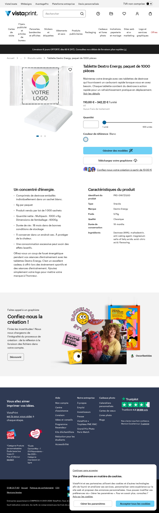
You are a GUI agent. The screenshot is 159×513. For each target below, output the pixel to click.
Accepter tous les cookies (135, 503)
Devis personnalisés (88, 3)
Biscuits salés (35, 58)
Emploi (80, 407)
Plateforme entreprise (63, 3)
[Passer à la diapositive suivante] (74, 98)
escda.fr (10, 459)
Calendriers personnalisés (106, 404)
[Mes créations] (111, 13)
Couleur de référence (99, 133)
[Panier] (150, 13)
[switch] (140, 4)
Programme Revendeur (61, 426)
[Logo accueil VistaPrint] (21, 13)
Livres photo (105, 415)
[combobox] (62, 14)
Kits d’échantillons (64, 432)
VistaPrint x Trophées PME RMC (87, 423)
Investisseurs (84, 412)
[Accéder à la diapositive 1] (37, 136)
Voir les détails (91, 93)
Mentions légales (14, 492)
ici (125, 49)
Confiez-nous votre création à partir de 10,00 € (124, 169)
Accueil (11, 58)
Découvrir (15, 356)
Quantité (88, 117)
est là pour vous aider (19, 416)
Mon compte (61, 403)
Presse (80, 416)
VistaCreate (11, 3)
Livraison (59, 415)
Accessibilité (62, 444)
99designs (26, 3)
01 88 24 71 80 (13, 488)
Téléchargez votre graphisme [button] (115, 160)
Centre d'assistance (61, 409)
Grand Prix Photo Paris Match (85, 430)
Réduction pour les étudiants (65, 438)
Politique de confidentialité (42, 488)
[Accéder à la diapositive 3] (45, 136)
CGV (57, 488)
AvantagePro (41, 3)
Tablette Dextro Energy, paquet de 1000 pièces (71, 58)
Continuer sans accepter (85, 470)
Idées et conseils (64, 419)
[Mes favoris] (124, 13)
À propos (81, 403)
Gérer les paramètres (93, 503)
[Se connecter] (137, 13)
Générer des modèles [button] (115, 150)
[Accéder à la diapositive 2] (41, 136)
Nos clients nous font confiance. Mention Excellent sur (135, 422)
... (21, 58)
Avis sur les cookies (83, 496)
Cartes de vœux (107, 410)
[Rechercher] (82, 14)
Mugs (102, 419)
